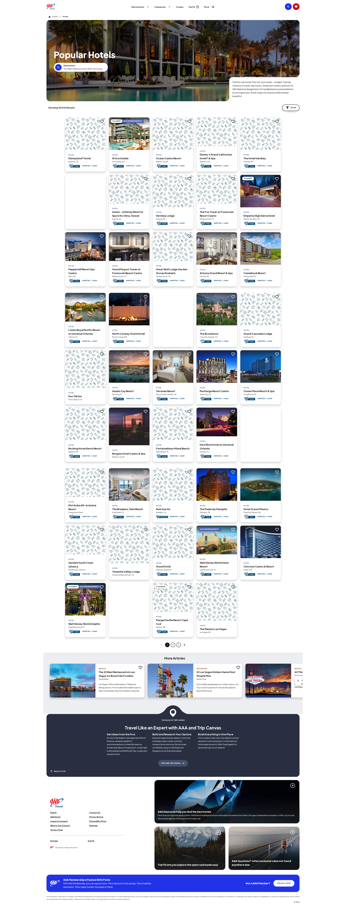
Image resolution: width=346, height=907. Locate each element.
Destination (69, 65)
